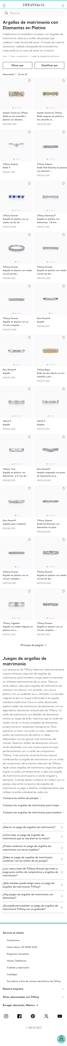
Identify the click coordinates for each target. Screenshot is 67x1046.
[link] (33, 827)
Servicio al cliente (13, 932)
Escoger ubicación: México (19, 1005)
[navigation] (4, 5)
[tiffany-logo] (33, 5)
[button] (4, 5)
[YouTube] (60, 1016)
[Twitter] (47, 1016)
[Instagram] (6, 1016)
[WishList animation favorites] (63, 5)
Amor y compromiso (18, 56)
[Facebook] (20, 1016)
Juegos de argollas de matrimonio (45, 56)
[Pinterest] (33, 1016)
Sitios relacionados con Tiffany (21, 997)
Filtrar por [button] (18, 65)
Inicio (5, 56)
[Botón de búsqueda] (7, 13)
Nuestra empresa (13, 988)
